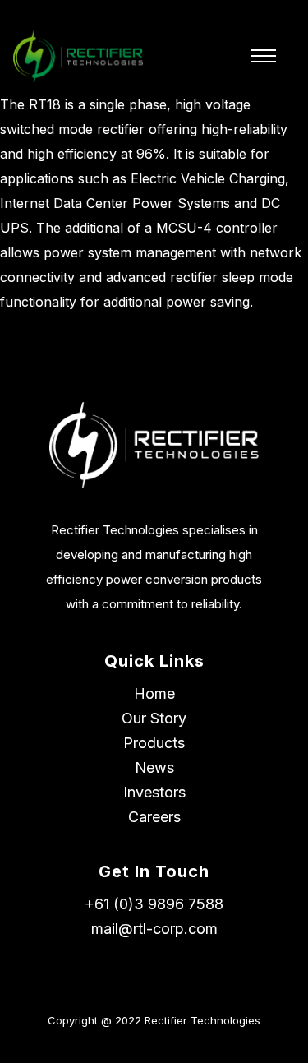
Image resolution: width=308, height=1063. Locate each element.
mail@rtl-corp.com (154, 928)
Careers (154, 816)
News (154, 767)
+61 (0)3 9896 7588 (154, 904)
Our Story (154, 718)
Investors (154, 792)
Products (154, 742)
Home (154, 693)
